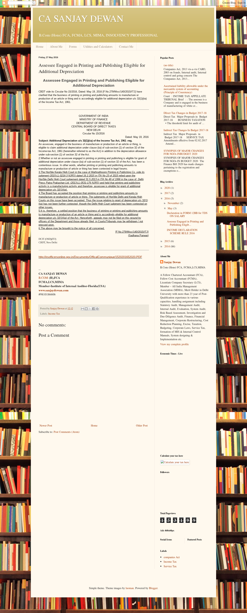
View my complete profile (174, 344)
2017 (167, 193)
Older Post (142, 425)
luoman (130, 588)
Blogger (153, 588)
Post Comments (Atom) (67, 432)
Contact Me (126, 46)
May (170, 208)
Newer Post (46, 425)
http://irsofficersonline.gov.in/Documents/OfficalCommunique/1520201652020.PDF (90, 257)
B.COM (43, 278)
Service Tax (170, 566)
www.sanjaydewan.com (54, 290)
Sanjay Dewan (172, 262)
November (174, 203)
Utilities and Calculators (98, 46)
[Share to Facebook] (94, 309)
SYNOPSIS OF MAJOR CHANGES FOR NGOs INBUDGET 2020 (184, 152)
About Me (56, 46)
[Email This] (83, 309)
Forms (73, 46)
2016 (167, 198)
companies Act (172, 557)
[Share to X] (90, 309)
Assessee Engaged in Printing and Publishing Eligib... (185, 223)
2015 (167, 241)
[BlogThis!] (86, 309)
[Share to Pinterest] (97, 309)
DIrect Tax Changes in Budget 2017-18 (185, 113)
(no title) (168, 65)
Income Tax (54, 313)
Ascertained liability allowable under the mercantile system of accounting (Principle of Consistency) (186, 89)
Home (39, 46)
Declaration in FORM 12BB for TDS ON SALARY (187, 214)
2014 (167, 246)
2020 (167, 188)
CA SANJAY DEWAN (81, 18)
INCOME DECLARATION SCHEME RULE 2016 (182, 231)
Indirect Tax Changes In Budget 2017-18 (186, 130)
